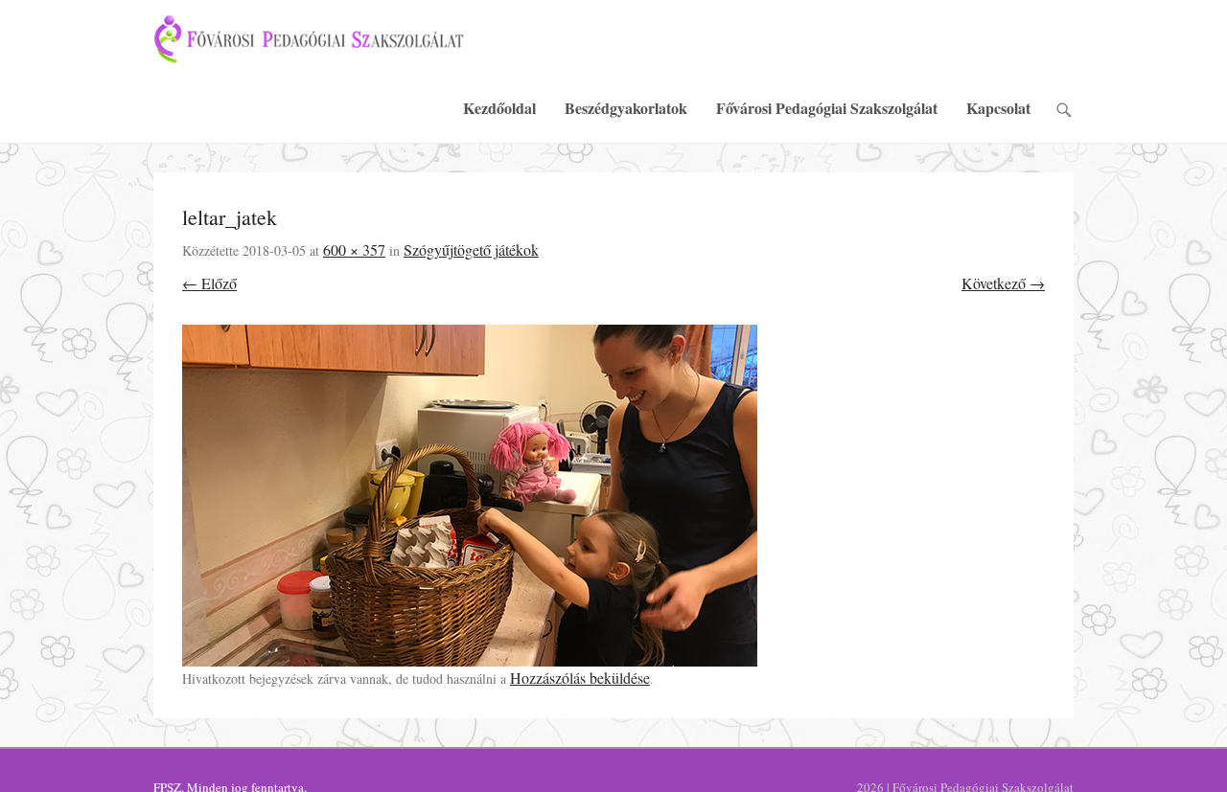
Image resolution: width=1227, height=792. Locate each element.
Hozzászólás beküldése (580, 678)
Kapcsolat (998, 108)
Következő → (1003, 283)
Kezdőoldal (499, 108)
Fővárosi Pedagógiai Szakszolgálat (827, 108)
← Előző (209, 283)
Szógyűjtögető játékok (471, 249)
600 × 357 (354, 249)
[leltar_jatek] (613, 496)
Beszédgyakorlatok (626, 108)
